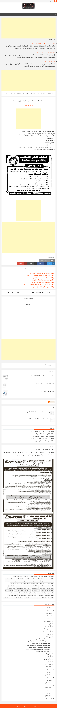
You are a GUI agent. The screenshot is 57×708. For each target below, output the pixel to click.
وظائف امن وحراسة (15, 583)
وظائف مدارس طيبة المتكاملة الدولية (43, 282)
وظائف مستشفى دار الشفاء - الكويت (43, 280)
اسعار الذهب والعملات (21, 588)
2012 (50, 690)
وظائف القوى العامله (41, 592)
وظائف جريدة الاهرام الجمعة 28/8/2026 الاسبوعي (43, 43)
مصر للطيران (19, 585)
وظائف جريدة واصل (22, 595)
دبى (39, 597)
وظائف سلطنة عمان (25, 583)
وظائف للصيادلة (24, 592)
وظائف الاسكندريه (20, 578)
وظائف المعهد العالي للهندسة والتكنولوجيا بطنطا (38, 649)
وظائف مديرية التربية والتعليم (13, 292)
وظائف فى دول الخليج (49, 578)
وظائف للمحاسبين (18, 581)
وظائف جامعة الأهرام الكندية (49, 61)
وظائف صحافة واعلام (12, 595)
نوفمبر (48, 623)
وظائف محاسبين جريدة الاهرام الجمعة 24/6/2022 (38, 645)
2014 (50, 685)
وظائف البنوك (28, 590)
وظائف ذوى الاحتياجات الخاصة (47, 590)
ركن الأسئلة (47, 260)
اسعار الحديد (34, 597)
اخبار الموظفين (35, 585)
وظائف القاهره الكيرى (10, 578)
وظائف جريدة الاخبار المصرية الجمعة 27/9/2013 (40, 275)
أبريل (49, 656)
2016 (50, 680)
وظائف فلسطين (32, 592)
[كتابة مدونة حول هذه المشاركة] (52, 257)
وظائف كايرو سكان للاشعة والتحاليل (43, 287)
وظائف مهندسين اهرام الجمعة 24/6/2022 (40, 643)
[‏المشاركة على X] (50, 257)
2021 (50, 667)
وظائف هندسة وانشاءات (30, 578)
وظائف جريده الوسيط (17, 576)
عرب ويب (18, 706)
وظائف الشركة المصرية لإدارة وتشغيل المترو (44, 52)
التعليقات (32, 263)
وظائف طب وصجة (27, 581)
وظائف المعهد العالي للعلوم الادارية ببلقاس (41, 292)
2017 (50, 677)
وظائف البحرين (50, 592)
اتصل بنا (41, 260)
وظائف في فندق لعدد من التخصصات (43, 436)
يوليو (49, 634)
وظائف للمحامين (50, 588)
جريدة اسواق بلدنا (9, 590)
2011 (50, 693)
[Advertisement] (28, 28)
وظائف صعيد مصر (9, 581)
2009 (50, 698)
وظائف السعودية (36, 581)
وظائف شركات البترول (19, 590)
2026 (50, 608)
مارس (49, 659)
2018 (50, 675)
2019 (50, 672)
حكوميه (45, 576)
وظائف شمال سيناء (32, 595)
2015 (50, 683)
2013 (50, 688)
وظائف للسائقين (50, 585)
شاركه (40, 263)
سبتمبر (48, 629)
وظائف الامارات (40, 578)
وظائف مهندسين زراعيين (33, 588)
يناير (49, 664)
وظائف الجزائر (40, 595)
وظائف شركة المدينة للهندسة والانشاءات (42, 273)
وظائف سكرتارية (26, 585)
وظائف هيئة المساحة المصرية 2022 (42, 639)
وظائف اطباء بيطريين (49, 595)
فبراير (49, 661)
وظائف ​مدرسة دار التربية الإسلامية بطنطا (42, 438)
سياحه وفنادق (42, 583)
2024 (50, 613)
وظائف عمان (51, 597)
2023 (50, 616)
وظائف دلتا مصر (50, 583)
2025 (50, 610)
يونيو (49, 637)
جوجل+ (20, 263)
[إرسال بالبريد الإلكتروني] (53, 257)
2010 (50, 696)
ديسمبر (48, 621)
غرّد (49, 263)
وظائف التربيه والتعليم (28, 576)
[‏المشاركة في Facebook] (49, 257)
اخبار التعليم (17, 592)
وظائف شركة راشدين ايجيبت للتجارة (43, 277)
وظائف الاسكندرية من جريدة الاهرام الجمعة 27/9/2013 (38, 284)
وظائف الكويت (44, 581)
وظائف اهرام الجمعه (38, 576)
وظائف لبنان (44, 597)
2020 (50, 669)
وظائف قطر (51, 581)
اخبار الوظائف (42, 585)
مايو (49, 654)
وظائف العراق (6, 597)
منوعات (12, 597)
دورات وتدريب (27, 597)
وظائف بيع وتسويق (34, 583)
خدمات (11, 592)
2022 (50, 618)
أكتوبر (49, 626)
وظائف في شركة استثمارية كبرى (44, 441)
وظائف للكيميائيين (11, 588)
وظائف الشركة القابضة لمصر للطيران (43, 434)
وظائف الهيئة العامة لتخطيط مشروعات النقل (39, 641)
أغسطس (48, 631)
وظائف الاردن (12, 585)
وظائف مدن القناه (36, 590)
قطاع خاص (51, 576)
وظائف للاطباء (42, 588)
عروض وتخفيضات (19, 597)
